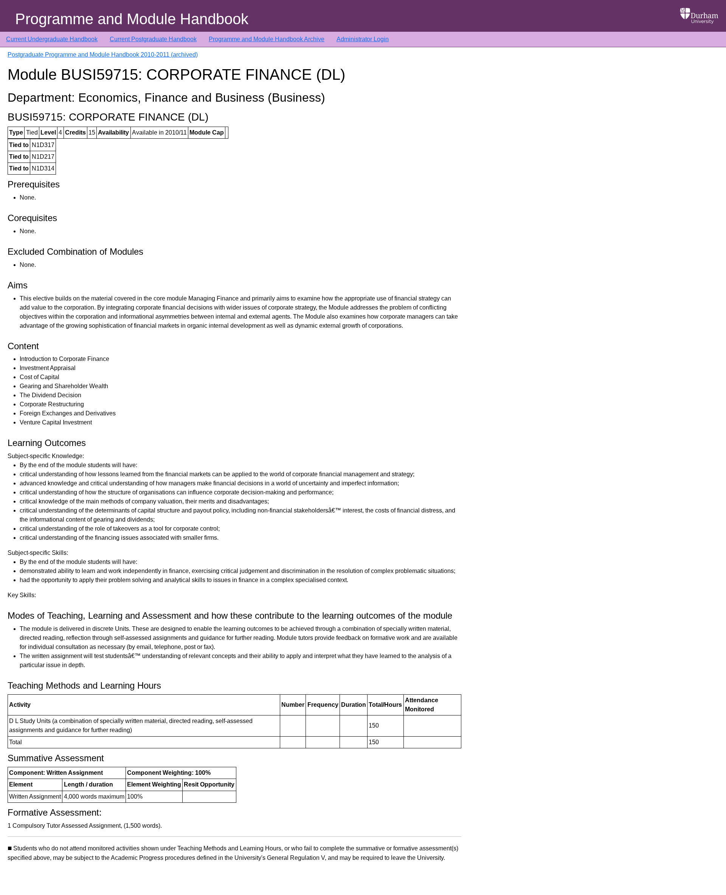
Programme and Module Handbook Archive (266, 39)
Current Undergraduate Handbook (52, 39)
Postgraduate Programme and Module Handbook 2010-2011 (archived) (103, 54)
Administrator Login (363, 39)
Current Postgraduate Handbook (153, 39)
